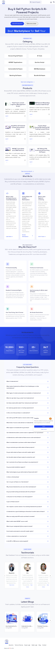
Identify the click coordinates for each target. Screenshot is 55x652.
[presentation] (4, 575)
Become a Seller (32, 23)
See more (11, 585)
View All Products (16, 23)
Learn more (44, 429)
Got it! (43, 426)
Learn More (9, 236)
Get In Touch (42, 236)
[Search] (51, 2)
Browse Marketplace (27, 235)
